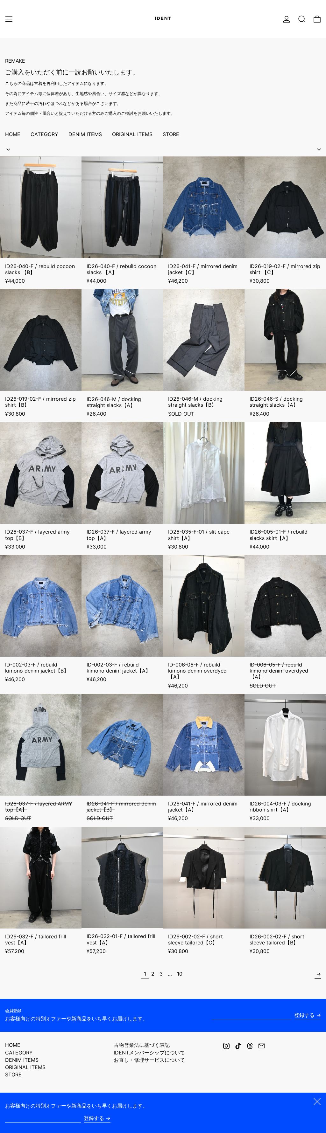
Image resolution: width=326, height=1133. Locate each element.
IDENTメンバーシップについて (149, 1052)
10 (181, 973)
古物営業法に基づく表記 (142, 1045)
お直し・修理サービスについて (149, 1060)
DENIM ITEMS (22, 1060)
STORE (13, 1074)
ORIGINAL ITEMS (25, 1067)
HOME (12, 1045)
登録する (304, 1015)
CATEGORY (19, 1052)
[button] (302, 19)
